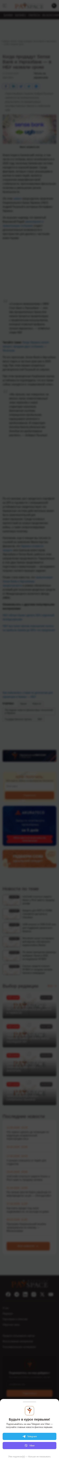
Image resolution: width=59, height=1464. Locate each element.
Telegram (32, 1436)
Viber (32, 1445)
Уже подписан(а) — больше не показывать (29, 1456)
